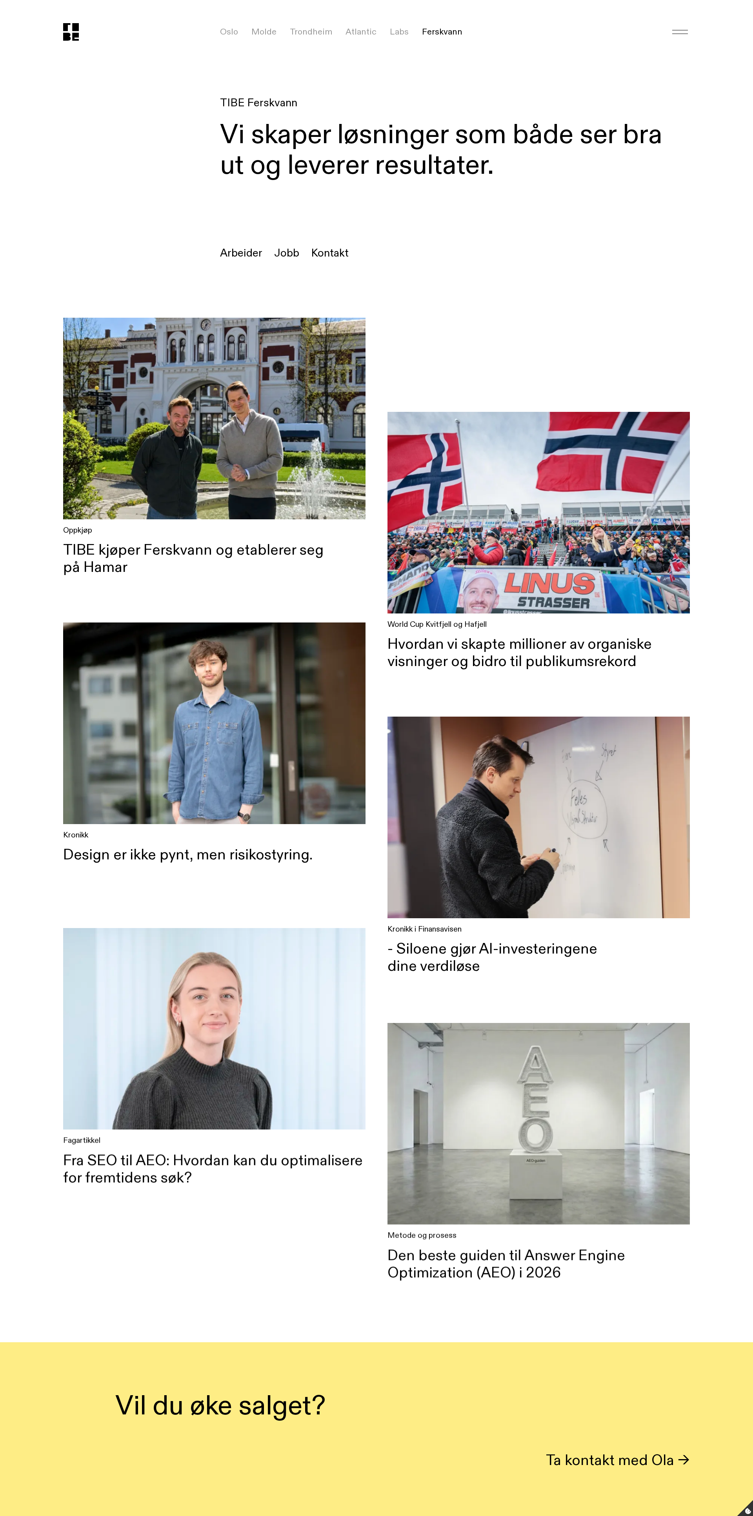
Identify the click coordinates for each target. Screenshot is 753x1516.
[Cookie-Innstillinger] (745, 1508)
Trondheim (311, 31)
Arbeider (241, 253)
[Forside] (79, 32)
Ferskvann (442, 31)
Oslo (229, 31)
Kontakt (330, 253)
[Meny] (680, 32)
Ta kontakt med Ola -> (618, 1459)
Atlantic (361, 31)
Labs (399, 31)
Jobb (286, 253)
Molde (263, 31)
